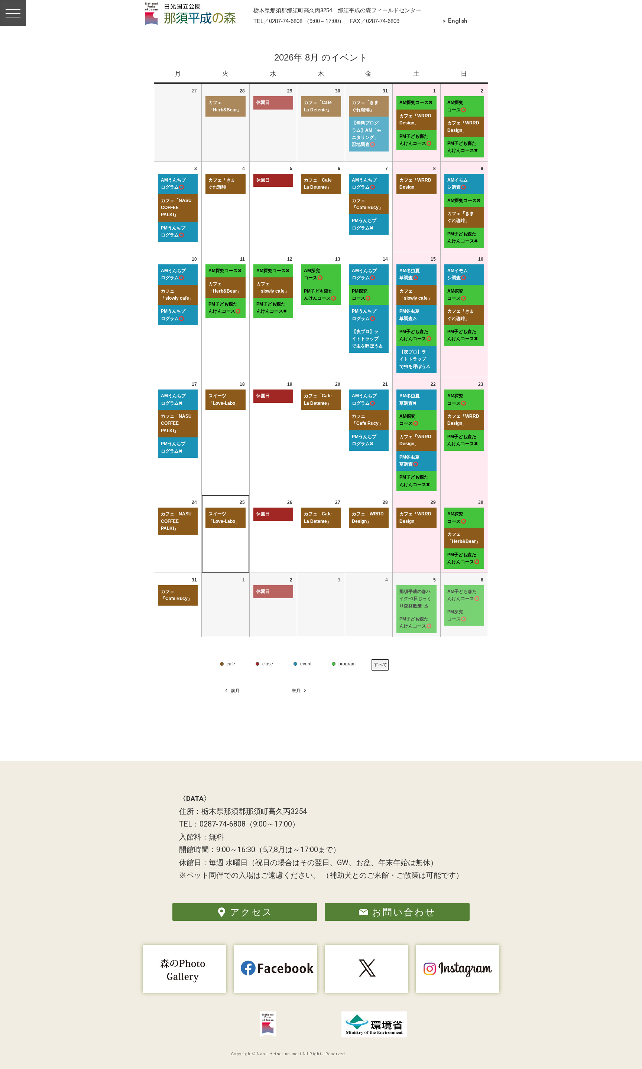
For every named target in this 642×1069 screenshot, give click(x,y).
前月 (235, 690)
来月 (296, 690)
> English (454, 21)
